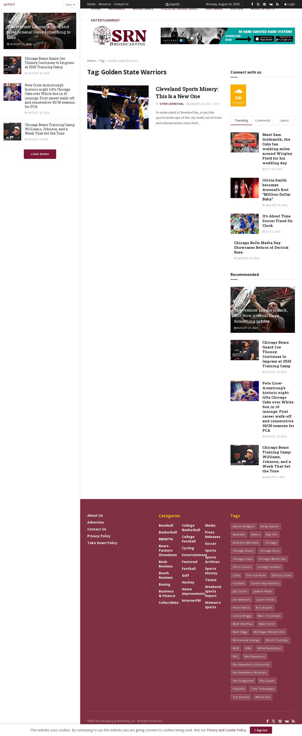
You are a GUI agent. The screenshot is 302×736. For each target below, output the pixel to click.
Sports (210, 550)
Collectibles (169, 602)
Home (91, 4)
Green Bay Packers (265, 583)
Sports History (211, 570)
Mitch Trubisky (277, 640)
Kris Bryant (264, 607)
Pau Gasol (267, 680)
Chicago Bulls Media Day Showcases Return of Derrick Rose (261, 247)
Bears (256, 534)
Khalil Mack (241, 607)
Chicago (271, 542)
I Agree (261, 730)
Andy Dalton (270, 526)
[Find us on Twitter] (258, 4)
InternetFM (191, 600)
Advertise (95, 522)
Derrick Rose (255, 575)
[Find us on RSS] (277, 4)
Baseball (117, 8)
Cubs (236, 575)
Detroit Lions (281, 575)
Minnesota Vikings (246, 640)
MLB (236, 648)
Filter (69, 4)
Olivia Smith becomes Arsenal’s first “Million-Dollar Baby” (276, 189)
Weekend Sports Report (213, 591)
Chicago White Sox (272, 559)
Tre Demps (241, 697)
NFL (235, 656)
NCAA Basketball (269, 648)
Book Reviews (166, 563)
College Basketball (179, 8)
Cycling (188, 548)
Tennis (211, 580)
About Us (104, 4)
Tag (101, 61)
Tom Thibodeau (262, 688)
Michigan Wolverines (269, 632)
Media (210, 525)
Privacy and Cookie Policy (226, 730)
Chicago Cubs (242, 559)
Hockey (188, 582)
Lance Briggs (242, 616)
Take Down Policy (102, 543)
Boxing (164, 584)
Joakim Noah (263, 591)
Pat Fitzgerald (243, 680)
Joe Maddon (241, 599)
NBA (248, 648)
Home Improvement (193, 591)
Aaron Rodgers (244, 526)
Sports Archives (212, 559)
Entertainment (105, 20)
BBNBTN (166, 539)
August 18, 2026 (275, 372)
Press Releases (212, 534)
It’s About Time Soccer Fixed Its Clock (277, 221)
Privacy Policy (98, 536)
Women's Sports (213, 604)
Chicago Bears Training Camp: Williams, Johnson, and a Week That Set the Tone (50, 129)
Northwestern (255, 656)
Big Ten (271, 534)
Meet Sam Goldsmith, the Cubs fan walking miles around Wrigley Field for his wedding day (277, 148)
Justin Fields (266, 599)
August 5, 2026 (274, 477)
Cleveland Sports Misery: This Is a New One (187, 92)
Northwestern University (251, 664)
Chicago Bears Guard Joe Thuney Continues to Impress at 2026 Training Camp (49, 62)
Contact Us (121, 4)
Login (291, 4)
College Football (189, 538)
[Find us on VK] (271, 4)
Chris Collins (242, 567)
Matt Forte (267, 624)
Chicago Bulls (270, 550)
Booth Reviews (166, 575)
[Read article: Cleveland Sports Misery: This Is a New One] (118, 107)
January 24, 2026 (200, 104)
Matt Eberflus (243, 624)
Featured (189, 561)
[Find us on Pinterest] (264, 4)
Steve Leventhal (172, 104)
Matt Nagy (240, 632)
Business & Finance (167, 593)
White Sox (263, 697)
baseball (239, 534)
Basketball (143, 8)
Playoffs (239, 688)
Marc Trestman (269, 616)
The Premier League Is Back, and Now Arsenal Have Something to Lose (39, 32)
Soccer (210, 543)
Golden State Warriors (123, 61)
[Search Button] (166, 4)
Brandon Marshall (246, 542)
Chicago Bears (243, 550)
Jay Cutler (240, 591)
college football (269, 567)
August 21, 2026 (247, 328)
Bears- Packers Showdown (168, 550)
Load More (40, 154)
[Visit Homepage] (120, 36)
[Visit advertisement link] (228, 36)
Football (189, 568)
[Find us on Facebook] (252, 4)
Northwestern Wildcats (250, 672)
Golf (185, 575)
